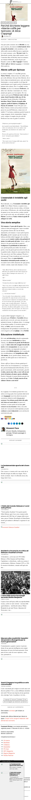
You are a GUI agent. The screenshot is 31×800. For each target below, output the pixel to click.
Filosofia (4, 22)
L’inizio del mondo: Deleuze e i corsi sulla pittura (15, 507)
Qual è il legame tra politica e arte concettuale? (15, 683)
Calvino (17, 331)
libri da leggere (8, 701)
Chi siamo (6, 740)
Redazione (3, 643)
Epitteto (22, 103)
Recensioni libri (12, 22)
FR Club (6, 749)
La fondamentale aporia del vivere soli (15, 466)
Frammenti (7, 396)
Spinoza (24, 701)
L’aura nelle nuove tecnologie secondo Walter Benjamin (13, 596)
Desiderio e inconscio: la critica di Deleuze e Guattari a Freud (14, 551)
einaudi (14, 699)
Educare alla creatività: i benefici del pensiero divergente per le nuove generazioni (14, 640)
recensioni (17, 701)
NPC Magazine (8, 751)
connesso (12, 710)
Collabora (6, 745)
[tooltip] (9, 424)
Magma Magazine (9, 753)
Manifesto (6, 742)
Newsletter (6, 747)
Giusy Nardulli (5, 509)
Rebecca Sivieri (5, 599)
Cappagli (7, 699)
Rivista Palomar (8, 755)
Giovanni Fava (7, 36)
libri (25, 699)
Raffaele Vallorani (6, 686)
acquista (18, 64)
